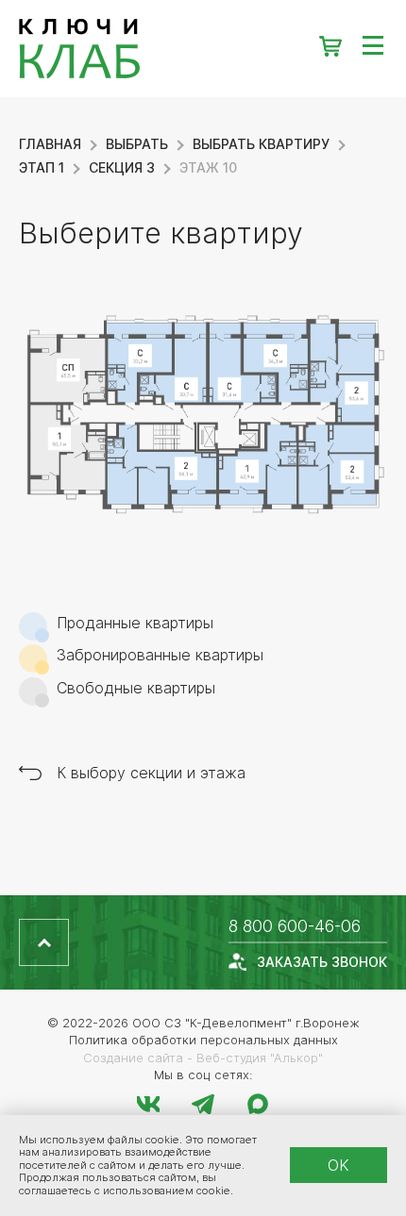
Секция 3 (122, 167)
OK (338, 1165)
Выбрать (137, 144)
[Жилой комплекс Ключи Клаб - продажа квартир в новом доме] (203, 48)
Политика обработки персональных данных (203, 1039)
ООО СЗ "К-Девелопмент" (212, 1022)
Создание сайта (133, 1057)
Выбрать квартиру (261, 144)
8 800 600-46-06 (294, 926)
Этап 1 (41, 167)
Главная (50, 144)
